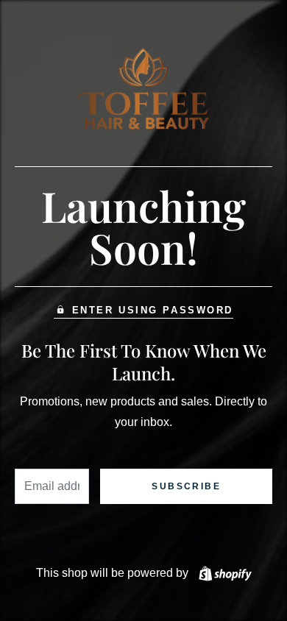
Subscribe (186, 486)
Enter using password (152, 310)
